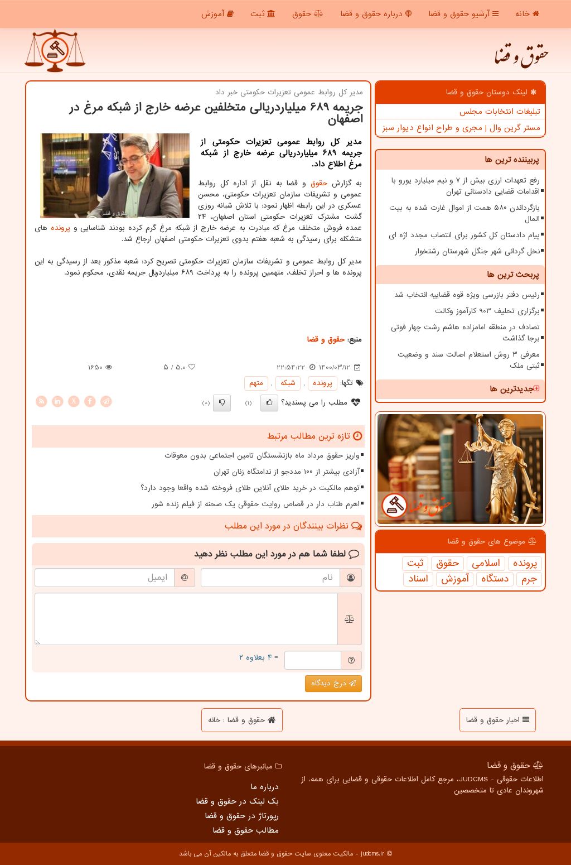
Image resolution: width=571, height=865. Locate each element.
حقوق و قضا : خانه (238, 720)
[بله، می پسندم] (269, 403)
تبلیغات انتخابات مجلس (499, 111)
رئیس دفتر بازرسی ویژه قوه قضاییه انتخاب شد (467, 295)
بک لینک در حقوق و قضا (237, 801)
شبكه (288, 383)
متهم (256, 383)
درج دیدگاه (330, 683)
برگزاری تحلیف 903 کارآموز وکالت (487, 311)
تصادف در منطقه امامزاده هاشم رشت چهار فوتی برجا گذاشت (465, 333)
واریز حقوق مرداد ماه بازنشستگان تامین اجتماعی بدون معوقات (262, 455)
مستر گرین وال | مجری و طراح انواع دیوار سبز (461, 128)
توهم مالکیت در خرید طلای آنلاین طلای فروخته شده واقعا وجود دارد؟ (250, 488)
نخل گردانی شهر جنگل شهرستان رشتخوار (477, 251)
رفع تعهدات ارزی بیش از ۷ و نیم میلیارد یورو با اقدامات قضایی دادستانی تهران (465, 186)
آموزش (214, 14)
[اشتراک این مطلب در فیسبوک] (89, 401)
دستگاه (495, 579)
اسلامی (486, 563)
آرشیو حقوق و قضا (460, 14)
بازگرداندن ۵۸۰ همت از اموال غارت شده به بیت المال (464, 213)
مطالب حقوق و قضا (245, 830)
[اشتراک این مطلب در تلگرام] (106, 401)
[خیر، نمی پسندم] (222, 403)
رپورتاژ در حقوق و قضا (242, 816)
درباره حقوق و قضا (372, 14)
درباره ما (264, 787)
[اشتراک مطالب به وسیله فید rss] (41, 401)
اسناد (418, 579)
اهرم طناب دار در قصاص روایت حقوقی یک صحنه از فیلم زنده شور (256, 504)
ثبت (258, 14)
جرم (529, 579)
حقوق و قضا (521, 61)
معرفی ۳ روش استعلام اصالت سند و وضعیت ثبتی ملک (469, 360)
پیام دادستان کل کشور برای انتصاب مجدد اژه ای (464, 235)
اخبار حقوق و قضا (494, 720)
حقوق (303, 14)
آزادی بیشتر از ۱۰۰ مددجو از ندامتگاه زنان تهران (287, 472)
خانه (524, 14)
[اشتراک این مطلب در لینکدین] (57, 401)
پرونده (525, 563)
